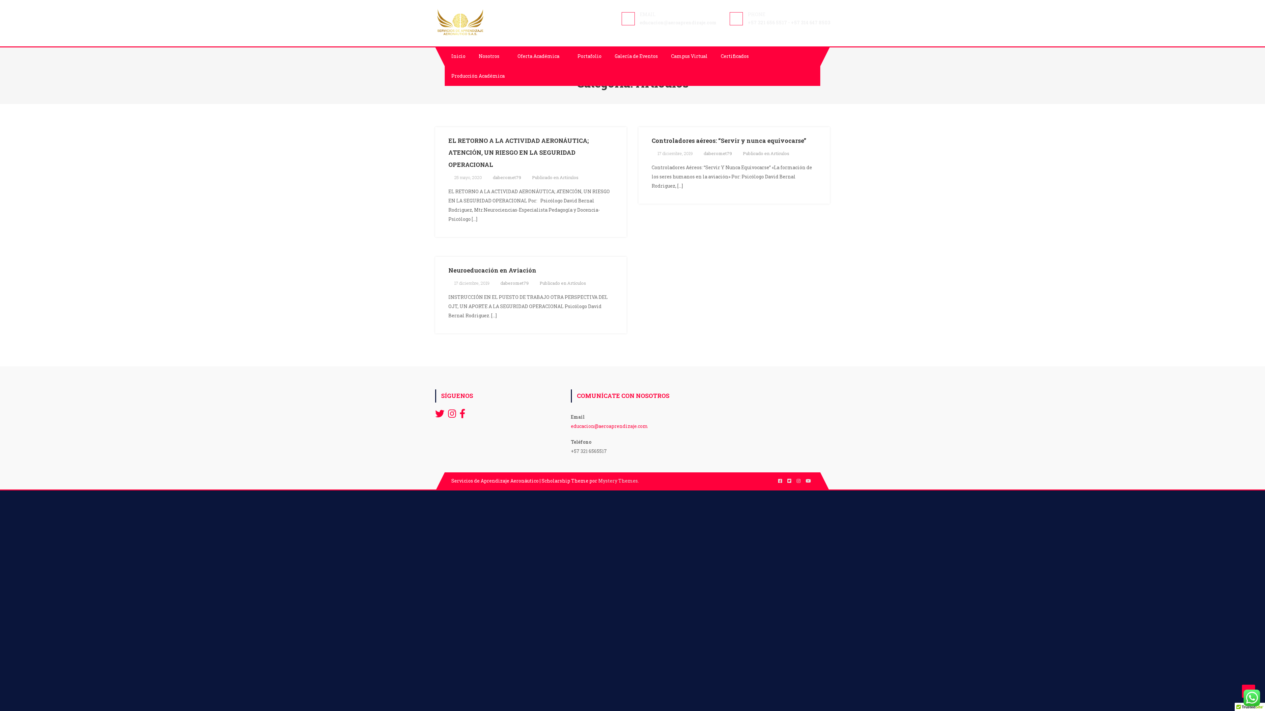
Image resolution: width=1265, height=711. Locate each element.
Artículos (569, 177)
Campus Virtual (689, 56)
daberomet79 (507, 177)
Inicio (458, 56)
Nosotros (489, 56)
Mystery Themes (618, 481)
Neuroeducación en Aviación (492, 270)
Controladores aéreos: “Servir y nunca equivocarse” (729, 141)
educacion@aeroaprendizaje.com (609, 426)
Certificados (735, 56)
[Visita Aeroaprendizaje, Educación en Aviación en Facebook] (462, 415)
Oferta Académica (538, 56)
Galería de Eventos (636, 56)
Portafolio (589, 56)
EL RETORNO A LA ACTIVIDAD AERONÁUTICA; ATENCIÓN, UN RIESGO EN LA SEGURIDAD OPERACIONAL (518, 153)
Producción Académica (478, 76)
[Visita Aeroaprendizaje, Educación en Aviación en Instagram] (452, 415)
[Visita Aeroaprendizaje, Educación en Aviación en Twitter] (439, 415)
